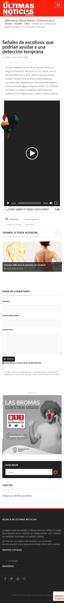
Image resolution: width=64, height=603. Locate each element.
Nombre (6, 301)
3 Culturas (13, 560)
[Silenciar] (51, 203)
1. (27, 209)
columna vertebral (31, 219)
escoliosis (29, 224)
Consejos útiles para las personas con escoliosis (25, 265)
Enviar (10, 359)
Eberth (49, 595)
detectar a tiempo (14, 224)
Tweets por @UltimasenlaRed (17, 495)
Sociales (18, 24)
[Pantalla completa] (55, 203)
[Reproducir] (8, 203)
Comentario (7, 330)
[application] (32, 153)
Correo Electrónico (10, 316)
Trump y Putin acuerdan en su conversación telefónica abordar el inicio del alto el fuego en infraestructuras (31, 373)
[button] (32, 153)
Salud (27, 24)
